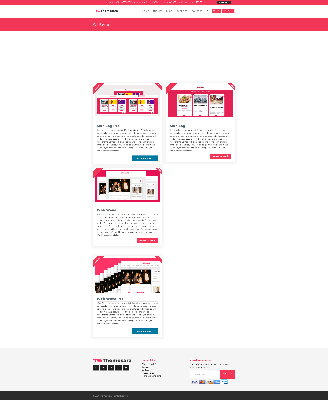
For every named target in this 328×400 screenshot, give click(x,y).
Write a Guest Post (150, 364)
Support (182, 11)
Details (114, 93)
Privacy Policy (148, 373)
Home (145, 11)
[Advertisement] (164, 50)
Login (216, 10)
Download (219, 156)
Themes (157, 11)
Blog (169, 11)
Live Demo (134, 93)
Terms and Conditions (151, 376)
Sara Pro (224, 2)
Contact (197, 11)
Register (228, 10)
